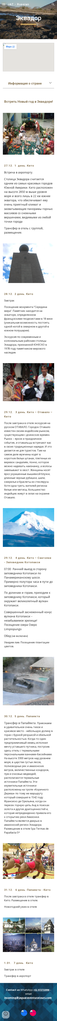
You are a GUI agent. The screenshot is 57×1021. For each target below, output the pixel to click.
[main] (28, 19)
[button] (4, 4)
